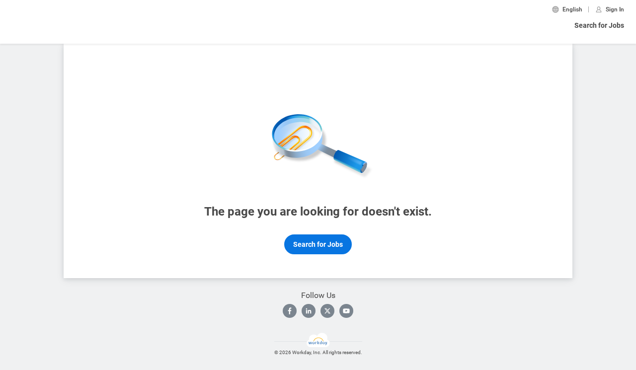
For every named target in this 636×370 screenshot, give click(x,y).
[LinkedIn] (309, 311)
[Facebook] (290, 311)
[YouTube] (346, 311)
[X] (327, 311)
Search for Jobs (599, 25)
